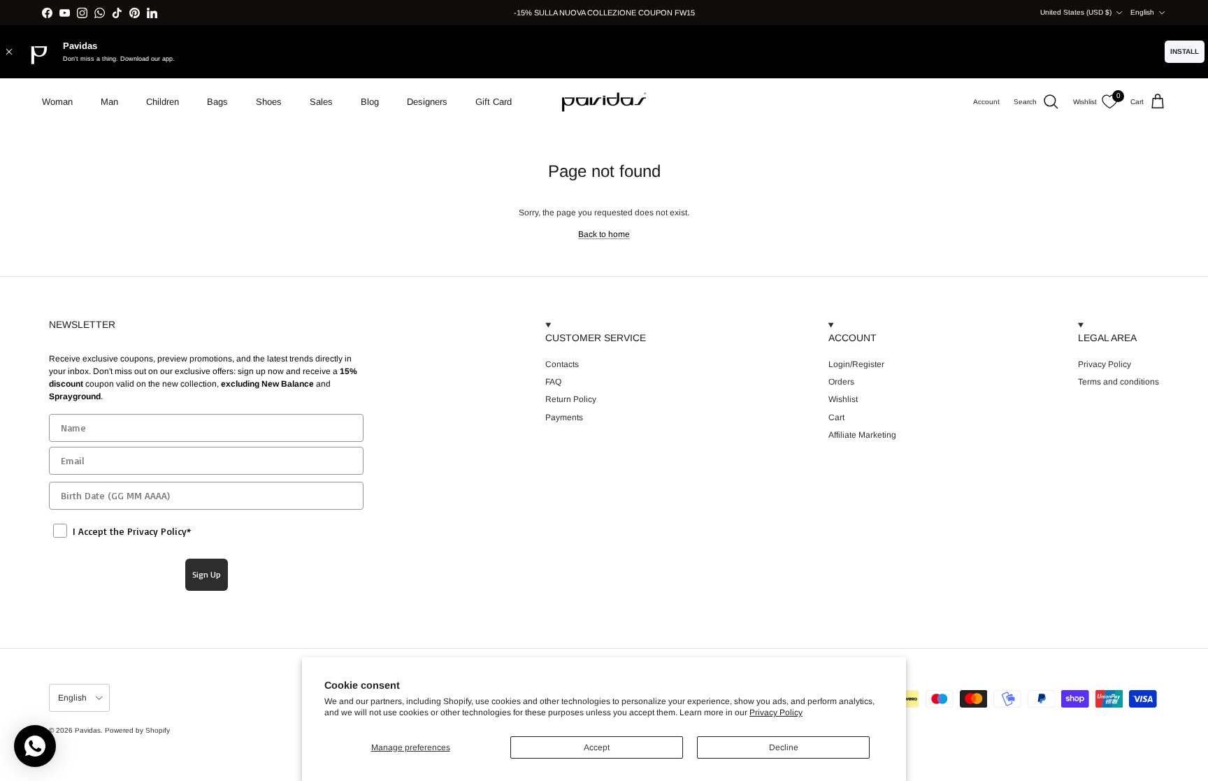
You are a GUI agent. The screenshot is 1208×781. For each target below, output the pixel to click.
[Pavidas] (604, 102)
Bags (217, 101)
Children (162, 101)
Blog (370, 101)
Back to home (604, 234)
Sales (321, 101)
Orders (841, 382)
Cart (836, 417)
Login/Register (856, 364)
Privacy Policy (776, 712)
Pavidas (88, 730)
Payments (564, 417)
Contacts (562, 364)
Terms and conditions (1118, 382)
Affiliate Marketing (862, 435)
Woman (57, 101)
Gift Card (493, 101)
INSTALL (1184, 51)
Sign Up (206, 574)
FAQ (553, 382)
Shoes (269, 101)
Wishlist (843, 399)
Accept (597, 747)
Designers (427, 101)
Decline (783, 747)
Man (109, 101)
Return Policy (570, 399)
